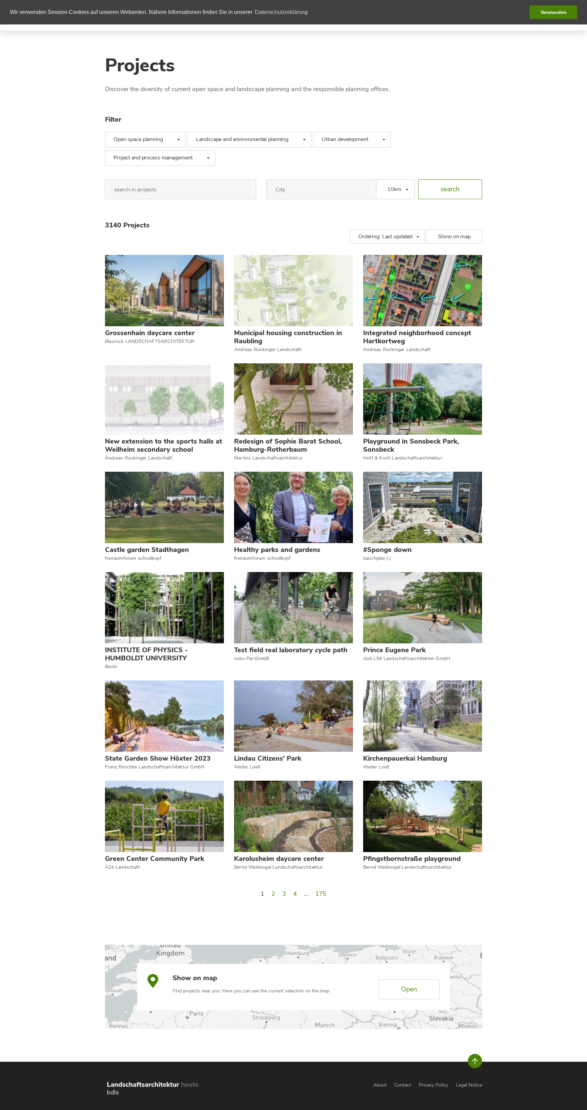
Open (409, 989)
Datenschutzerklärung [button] (281, 12)
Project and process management (156, 157)
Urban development (348, 139)
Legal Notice (469, 1085)
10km (394, 189)
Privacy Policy (433, 1085)
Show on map (454, 236)
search (450, 189)
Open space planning (141, 139)
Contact (402, 1085)
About (380, 1085)
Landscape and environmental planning (245, 139)
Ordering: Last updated (385, 236)
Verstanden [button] (553, 12)
